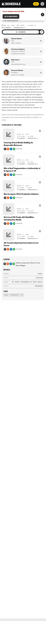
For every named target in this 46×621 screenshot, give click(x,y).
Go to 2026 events (10, 16)
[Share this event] (41, 32)
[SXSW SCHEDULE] (11, 4)
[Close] (42, 14)
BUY (36, 4)
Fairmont (7, 28)
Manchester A (19, 28)
